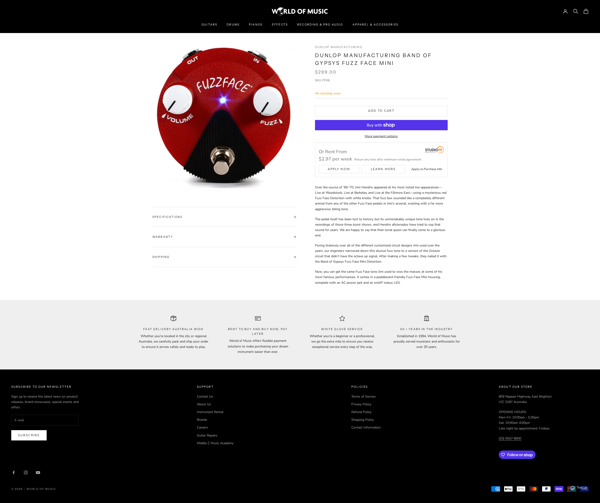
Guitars (209, 24)
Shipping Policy (362, 419)
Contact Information (366, 427)
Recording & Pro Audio (320, 24)
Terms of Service (363, 396)
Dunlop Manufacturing (338, 47)
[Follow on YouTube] (38, 472)
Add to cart (381, 111)
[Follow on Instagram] (25, 472)
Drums (233, 24)
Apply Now (339, 169)
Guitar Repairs (207, 435)
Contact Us (205, 396)
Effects (280, 24)
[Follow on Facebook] (13, 472)
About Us (204, 404)
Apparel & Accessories (375, 24)
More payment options (381, 136)
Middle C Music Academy (215, 443)
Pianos (255, 24)
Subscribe (29, 435)
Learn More (383, 169)
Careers (202, 427)
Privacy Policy (361, 404)
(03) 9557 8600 (510, 438)
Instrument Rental (210, 412)
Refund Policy (361, 412)
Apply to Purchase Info (426, 169)
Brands (202, 419)
